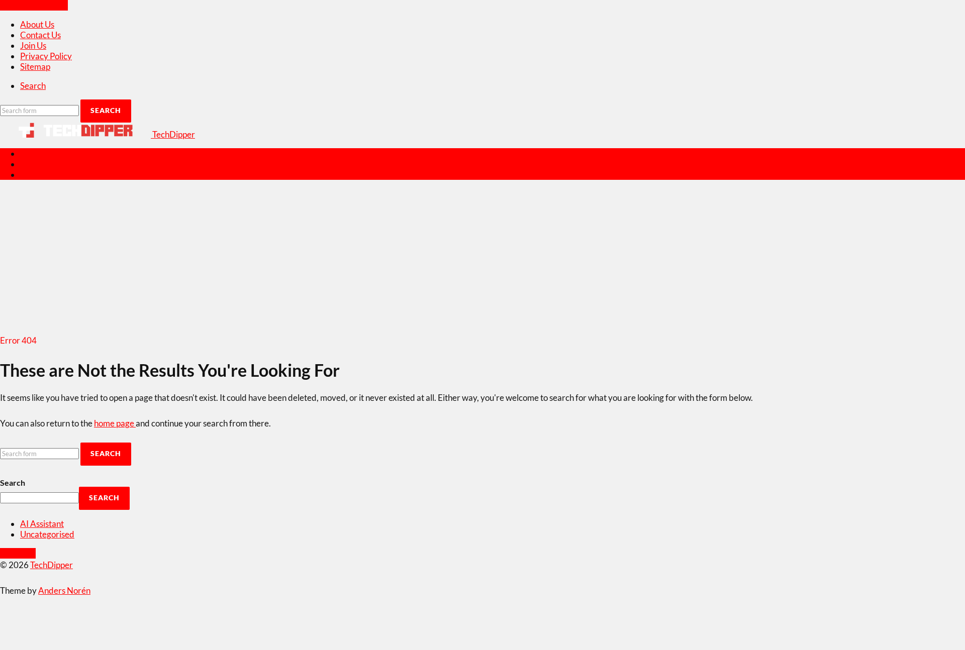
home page (115, 423)
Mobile (33, 164)
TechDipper (51, 565)
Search (12, 482)
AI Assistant (42, 523)
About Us (37, 24)
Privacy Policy (46, 56)
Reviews (35, 153)
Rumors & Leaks (49, 174)
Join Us (33, 45)
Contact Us (40, 35)
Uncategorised (47, 534)
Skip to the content (34, 5)
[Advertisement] (482, 258)
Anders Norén (64, 590)
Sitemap (35, 66)
